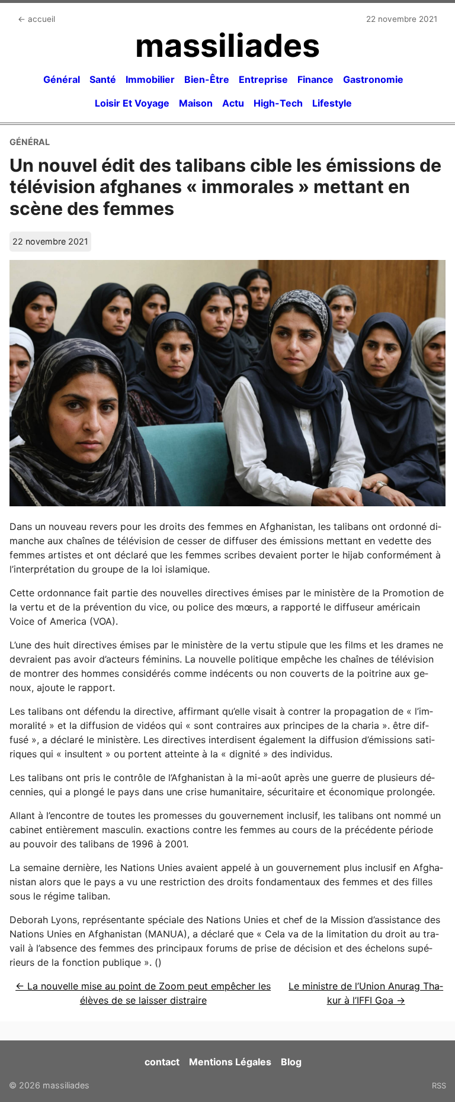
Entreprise (263, 79)
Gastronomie (373, 79)
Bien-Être (206, 79)
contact (162, 1062)
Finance (315, 79)
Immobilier (150, 79)
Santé (102, 79)
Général (61, 79)
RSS (439, 1085)
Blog (291, 1062)
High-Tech (278, 103)
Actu (233, 103)
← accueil (36, 19)
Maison (196, 103)
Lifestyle (332, 103)
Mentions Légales (230, 1062)
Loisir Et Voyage (132, 103)
